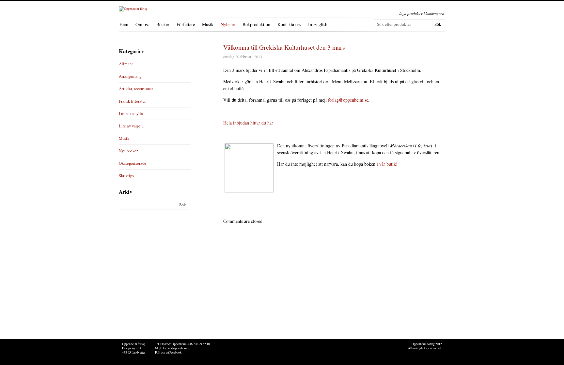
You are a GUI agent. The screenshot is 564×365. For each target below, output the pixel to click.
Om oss (142, 24)
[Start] (133, 8)
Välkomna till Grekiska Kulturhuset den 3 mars (284, 47)
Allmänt (126, 64)
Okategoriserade (132, 163)
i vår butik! (387, 164)
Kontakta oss (289, 24)
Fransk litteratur (132, 101)
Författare (186, 24)
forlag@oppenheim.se (348, 100)
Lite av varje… (132, 126)
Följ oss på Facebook (168, 352)
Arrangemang (130, 76)
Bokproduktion (256, 24)
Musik (207, 24)
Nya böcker (128, 151)
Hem (123, 24)
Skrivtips (126, 175)
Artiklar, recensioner (136, 88)
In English (317, 24)
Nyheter (228, 24)
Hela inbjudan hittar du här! (249, 123)
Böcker (162, 24)
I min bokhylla (131, 113)
